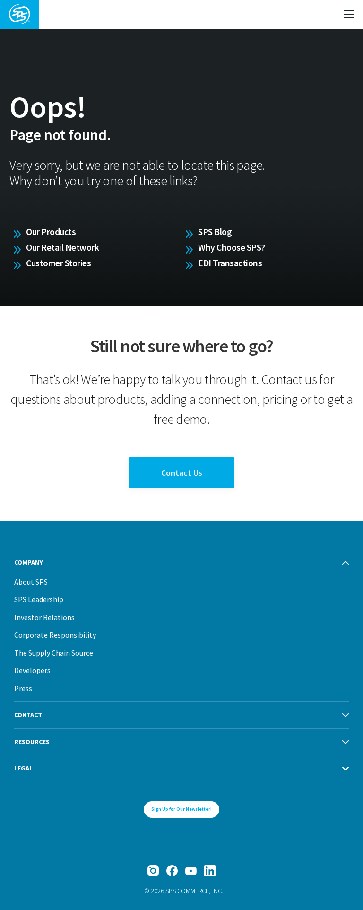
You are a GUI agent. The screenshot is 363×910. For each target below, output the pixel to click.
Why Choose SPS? (231, 247)
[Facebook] (172, 870)
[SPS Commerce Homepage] (19, 14)
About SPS (31, 581)
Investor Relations (44, 617)
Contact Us (181, 472)
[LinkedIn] (210, 870)
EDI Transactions (230, 263)
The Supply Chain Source (53, 652)
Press (23, 688)
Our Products (51, 231)
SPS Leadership (38, 599)
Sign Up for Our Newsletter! (181, 809)
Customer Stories (58, 263)
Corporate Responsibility (55, 634)
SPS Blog (215, 231)
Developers (32, 670)
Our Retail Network (62, 247)
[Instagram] (153, 870)
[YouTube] (191, 870)
